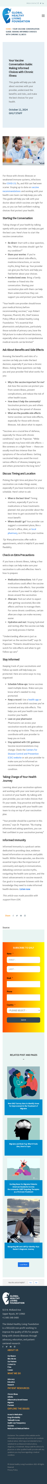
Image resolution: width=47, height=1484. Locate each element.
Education (11, 1382)
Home (8, 29)
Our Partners (12, 1361)
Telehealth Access (14, 1420)
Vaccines (11, 1426)
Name (10, 953)
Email (10, 978)
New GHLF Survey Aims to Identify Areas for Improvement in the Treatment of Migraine (23, 1106)
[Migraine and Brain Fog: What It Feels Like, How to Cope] (23, 1128)
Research (11, 1385)
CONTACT (34, 3)
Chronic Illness (13, 1394)
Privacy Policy (13, 1470)
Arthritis (10, 1397)
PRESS (28, 3)
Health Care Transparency (17, 1423)
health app (33, 699)
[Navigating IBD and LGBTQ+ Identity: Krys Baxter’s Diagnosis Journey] (23, 1220)
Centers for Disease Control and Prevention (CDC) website (23, 753)
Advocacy (11, 1379)
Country (11, 1005)
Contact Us (11, 1364)
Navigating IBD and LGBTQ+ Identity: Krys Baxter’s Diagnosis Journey (23, 1247)
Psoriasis (11, 1405)
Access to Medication (15, 1414)
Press (9, 1367)
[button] (43, 16)
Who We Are (12, 1359)
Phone (9, 991)
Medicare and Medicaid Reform (18, 1428)
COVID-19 (11, 183)
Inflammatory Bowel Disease (18, 1400)
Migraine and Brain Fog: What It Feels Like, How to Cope (23, 1145)
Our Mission (12, 1356)
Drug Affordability (14, 1417)
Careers (10, 1370)
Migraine (11, 1402)
